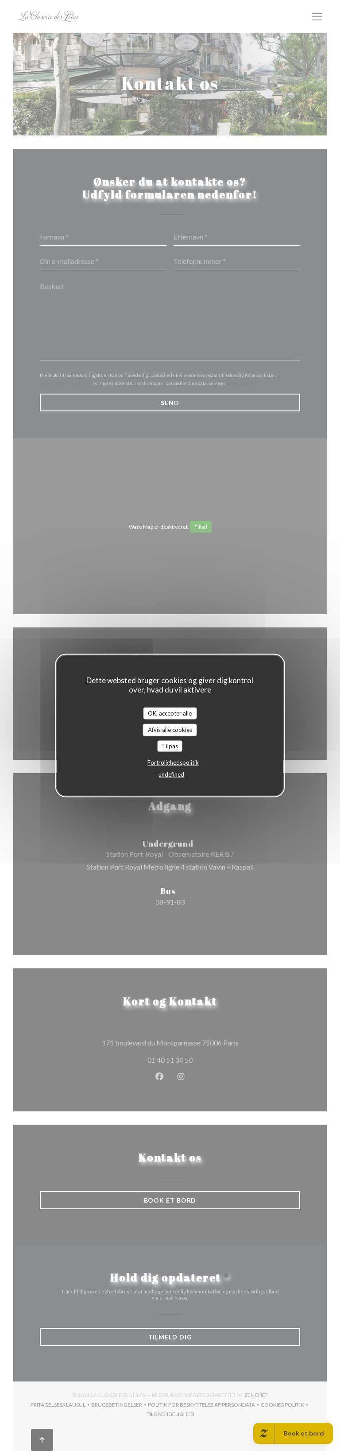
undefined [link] (171, 774)
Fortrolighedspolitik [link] (173, 762)
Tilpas (170, 745)
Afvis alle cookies (170, 729)
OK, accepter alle (170, 712)
